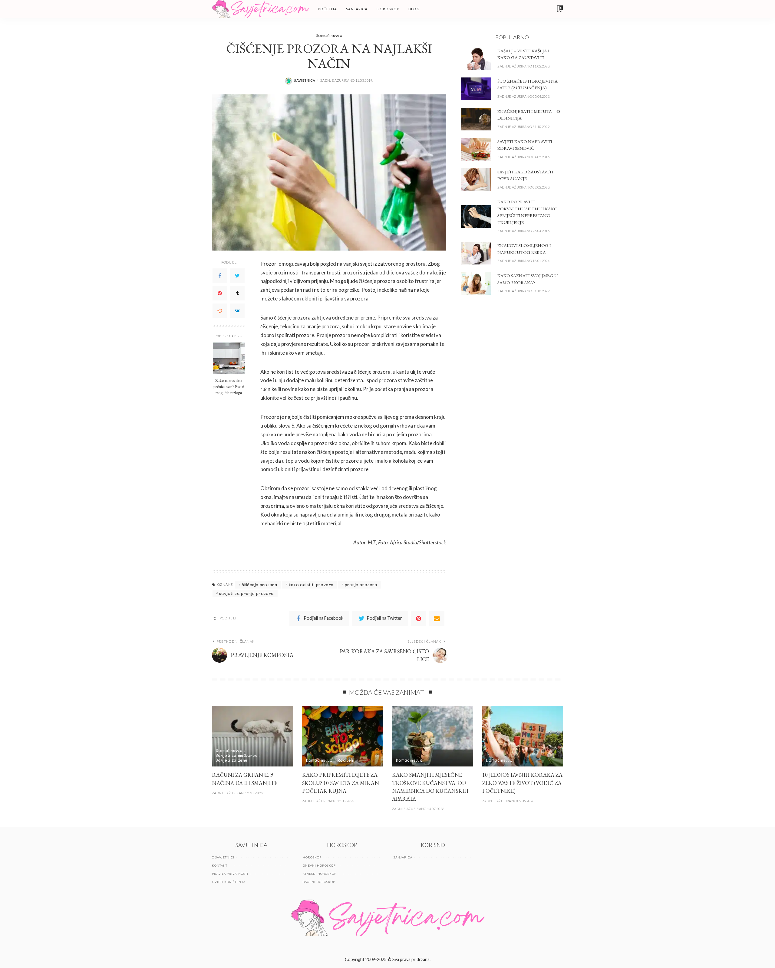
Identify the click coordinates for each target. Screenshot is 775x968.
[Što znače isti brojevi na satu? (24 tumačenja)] (476, 88)
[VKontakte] (237, 310)
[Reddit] (220, 310)
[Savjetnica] (260, 9)
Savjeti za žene (231, 760)
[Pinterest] (220, 293)
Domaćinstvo (328, 35)
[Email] (436, 618)
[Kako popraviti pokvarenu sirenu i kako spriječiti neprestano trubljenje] (476, 216)
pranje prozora (361, 584)
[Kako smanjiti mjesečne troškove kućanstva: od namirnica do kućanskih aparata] (432, 736)
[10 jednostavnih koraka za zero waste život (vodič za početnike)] (522, 736)
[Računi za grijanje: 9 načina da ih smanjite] (252, 736)
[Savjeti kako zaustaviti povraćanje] (476, 179)
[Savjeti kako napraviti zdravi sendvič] (476, 149)
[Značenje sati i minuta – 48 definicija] (476, 119)
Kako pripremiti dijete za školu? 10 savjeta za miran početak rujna (340, 782)
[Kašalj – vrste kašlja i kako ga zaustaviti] (476, 58)
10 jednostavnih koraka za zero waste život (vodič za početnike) (522, 782)
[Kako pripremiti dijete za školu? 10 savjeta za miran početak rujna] (342, 736)
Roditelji (346, 760)
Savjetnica (304, 80)
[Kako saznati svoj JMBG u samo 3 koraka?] (476, 283)
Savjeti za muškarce (237, 755)
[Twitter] (237, 275)
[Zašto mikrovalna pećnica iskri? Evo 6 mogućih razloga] (229, 358)
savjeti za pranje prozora (246, 593)
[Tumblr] (237, 293)
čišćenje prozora (259, 584)
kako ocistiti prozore (311, 584)
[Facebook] (220, 275)
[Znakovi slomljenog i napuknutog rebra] (476, 253)
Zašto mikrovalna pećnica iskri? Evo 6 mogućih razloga (228, 386)
